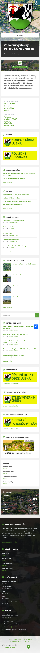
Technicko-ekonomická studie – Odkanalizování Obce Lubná (19, 174)
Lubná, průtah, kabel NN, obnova (14, 178)
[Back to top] (28, 647)
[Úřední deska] (20, 381)
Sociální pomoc (13, 222)
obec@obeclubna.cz (14, 627)
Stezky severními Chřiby (10, 406)
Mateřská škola (18, 275)
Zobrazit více (7, 307)
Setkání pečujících (9, 227)
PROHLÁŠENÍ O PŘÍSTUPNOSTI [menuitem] (23, 639)
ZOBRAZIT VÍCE (7, 182)
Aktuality (16, 54)
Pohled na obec (18, 297)
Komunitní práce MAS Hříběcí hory (14, 246)
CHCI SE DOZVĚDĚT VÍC (9, 542)
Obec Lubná (7, 54)
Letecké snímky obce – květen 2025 (24, 264)
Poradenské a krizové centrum (13, 221)
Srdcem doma (7, 233)
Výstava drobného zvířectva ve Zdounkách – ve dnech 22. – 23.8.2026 (19, 341)
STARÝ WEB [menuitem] (27, 641)
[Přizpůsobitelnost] (37, 2)
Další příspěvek (9, 114)
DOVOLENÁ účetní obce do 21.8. (13, 355)
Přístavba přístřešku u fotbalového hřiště (17, 201)
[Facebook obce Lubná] (36, 326)
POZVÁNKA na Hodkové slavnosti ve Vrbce (9, 106)
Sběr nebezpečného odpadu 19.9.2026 (15, 334)
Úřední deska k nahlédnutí (11, 383)
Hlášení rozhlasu (13, 330)
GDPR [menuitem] (10, 639)
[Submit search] (37, 315)
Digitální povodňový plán (10, 428)
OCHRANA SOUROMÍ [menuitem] (16, 641)
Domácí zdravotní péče (11, 240)
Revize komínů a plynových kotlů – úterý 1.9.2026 (19, 349)
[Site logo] (20, 29)
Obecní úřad (17, 286)
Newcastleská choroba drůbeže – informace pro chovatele (19, 327)
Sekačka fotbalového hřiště (12, 204)
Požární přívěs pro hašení (11, 198)
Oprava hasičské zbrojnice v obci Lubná (16, 195)
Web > (5, 468)
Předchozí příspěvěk (11, 101)
